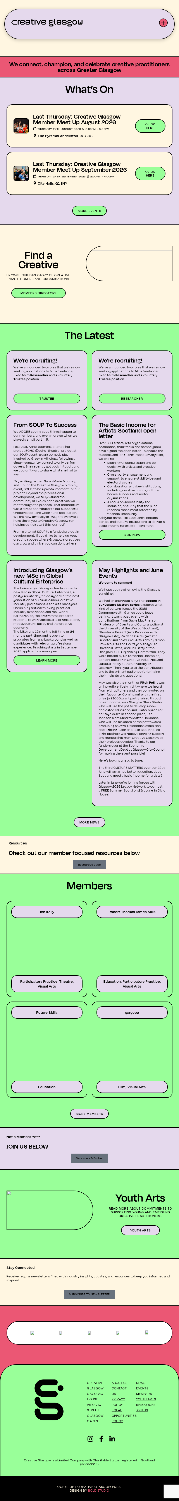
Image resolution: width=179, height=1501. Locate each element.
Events (142, 1388)
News (140, 1383)
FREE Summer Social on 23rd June (127, 790)
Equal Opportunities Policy (124, 1415)
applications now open (39, 651)
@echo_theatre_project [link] (54, 450)
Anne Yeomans (40, 446)
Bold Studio (98, 1490)
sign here (146, 525)
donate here (67, 543)
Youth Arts (146, 1399)
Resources (145, 1404)
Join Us (142, 1410)
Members (144, 1394)
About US (120, 1383)
